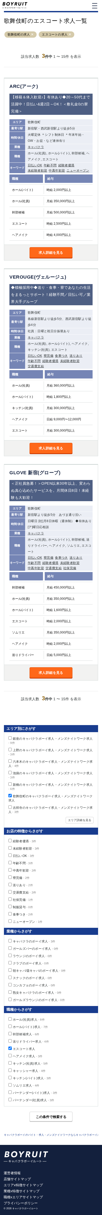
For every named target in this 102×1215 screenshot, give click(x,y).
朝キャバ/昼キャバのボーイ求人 (39, 971)
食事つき (61, 356)
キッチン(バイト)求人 (32, 1078)
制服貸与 (23, 907)
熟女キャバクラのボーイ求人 (37, 992)
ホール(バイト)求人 (30, 1027)
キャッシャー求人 (29, 1071)
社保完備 (69, 568)
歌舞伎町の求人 (19, 34)
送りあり (76, 356)
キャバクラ (36, 147)
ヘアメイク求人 (27, 1056)
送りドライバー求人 (31, 1041)
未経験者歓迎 (37, 170)
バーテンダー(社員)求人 (33, 1100)
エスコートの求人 (54, 34)
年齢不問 (50, 165)
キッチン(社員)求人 (30, 1063)
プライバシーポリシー (21, 1203)
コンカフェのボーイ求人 (34, 985)
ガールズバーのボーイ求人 (35, 949)
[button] (32, 34)
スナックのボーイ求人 (32, 978)
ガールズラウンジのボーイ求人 (39, 1000)
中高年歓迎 (57, 170)
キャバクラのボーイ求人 (34, 941)
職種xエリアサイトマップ (23, 1197)
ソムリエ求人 (26, 1085)
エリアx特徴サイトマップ (23, 1185)
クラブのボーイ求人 (31, 963)
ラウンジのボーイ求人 (32, 956)
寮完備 (48, 356)
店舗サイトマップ (17, 1179)
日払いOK (35, 165)
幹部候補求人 (26, 1034)
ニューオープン (77, 170)
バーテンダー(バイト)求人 (35, 1093)
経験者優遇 (66, 165)
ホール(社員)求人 (29, 1019)
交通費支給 (36, 366)
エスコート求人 (24, 1049)
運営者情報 (12, 1173)
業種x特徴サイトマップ (21, 1191)
